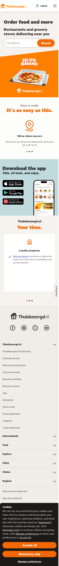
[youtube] (46, 330)
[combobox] (20, 43)
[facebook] (12, 330)
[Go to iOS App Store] (13, 183)
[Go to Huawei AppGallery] (13, 201)
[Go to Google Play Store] (13, 193)
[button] (13, 5)
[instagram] (24, 330)
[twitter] (35, 330)
